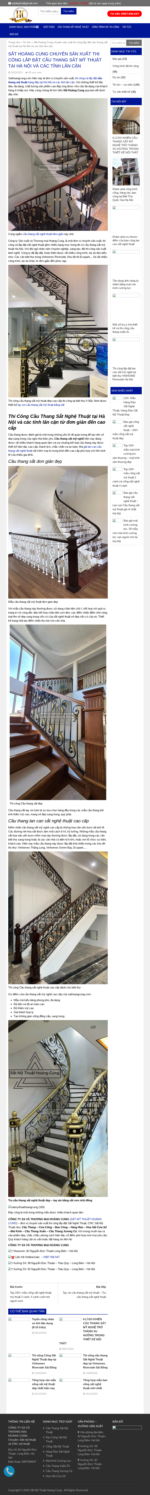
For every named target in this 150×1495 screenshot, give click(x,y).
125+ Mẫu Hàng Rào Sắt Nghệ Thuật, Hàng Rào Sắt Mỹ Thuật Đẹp (125, 406)
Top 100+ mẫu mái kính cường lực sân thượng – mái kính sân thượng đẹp (126, 453)
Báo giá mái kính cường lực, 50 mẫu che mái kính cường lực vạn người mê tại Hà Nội (125, 531)
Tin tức (27, 42)
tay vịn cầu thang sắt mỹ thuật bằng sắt (41, 404)
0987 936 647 (52, 1257)
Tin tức (126, 26)
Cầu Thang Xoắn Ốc (58, 1465)
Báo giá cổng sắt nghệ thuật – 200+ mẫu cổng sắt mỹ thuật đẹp (125, 430)
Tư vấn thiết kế (121, 91)
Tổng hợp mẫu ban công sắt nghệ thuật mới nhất (95, 1384)
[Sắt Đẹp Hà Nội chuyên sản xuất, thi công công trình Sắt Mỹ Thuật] (20, 14)
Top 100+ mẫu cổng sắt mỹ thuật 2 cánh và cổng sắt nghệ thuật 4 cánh (126, 477)
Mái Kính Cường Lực (58, 1460)
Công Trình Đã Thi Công (105, 26)
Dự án (116, 77)
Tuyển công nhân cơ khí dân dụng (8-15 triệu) (43, 1323)
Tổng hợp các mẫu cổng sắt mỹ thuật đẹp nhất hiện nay (44, 1384)
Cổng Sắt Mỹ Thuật (57, 1446)
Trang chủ (14, 42)
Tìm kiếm (68, 11)
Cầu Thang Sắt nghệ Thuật (73, 26)
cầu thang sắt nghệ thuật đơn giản (43, 234)
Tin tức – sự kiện (122, 84)
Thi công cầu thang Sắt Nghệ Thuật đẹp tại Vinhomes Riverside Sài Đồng (95, 1361)
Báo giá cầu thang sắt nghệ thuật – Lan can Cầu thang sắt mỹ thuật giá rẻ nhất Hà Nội (125, 503)
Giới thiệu (49, 26)
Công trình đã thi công (125, 65)
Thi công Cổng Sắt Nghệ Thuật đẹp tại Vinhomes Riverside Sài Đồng (44, 1361)
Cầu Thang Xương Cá (59, 1471)
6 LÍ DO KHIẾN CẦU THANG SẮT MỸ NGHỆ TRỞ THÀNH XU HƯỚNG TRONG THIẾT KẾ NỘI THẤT (82, 1331)
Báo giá (14, 34)
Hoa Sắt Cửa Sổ (55, 1476)
